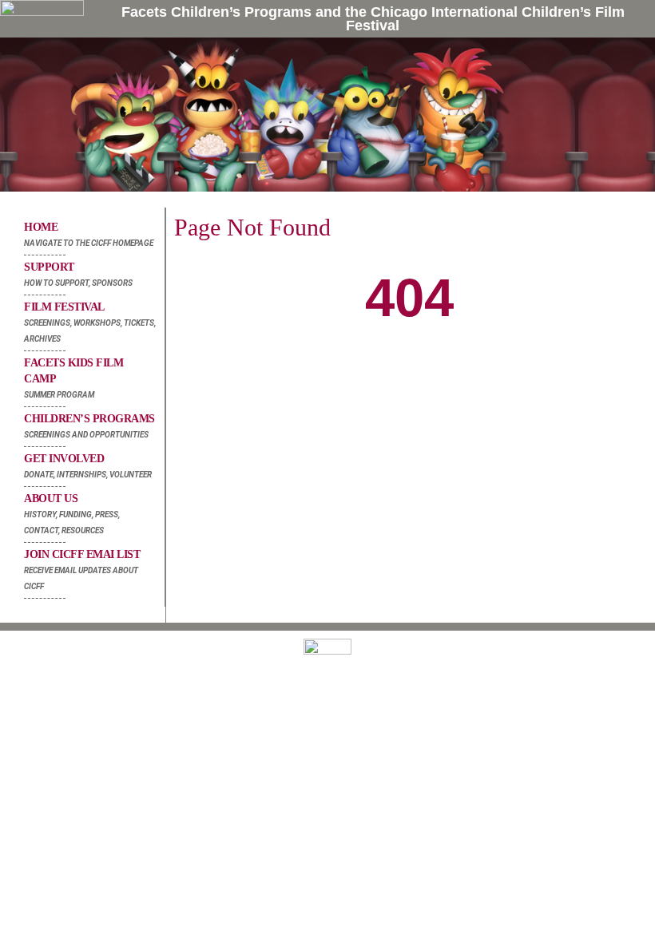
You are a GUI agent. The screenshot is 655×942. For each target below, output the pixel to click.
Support (78, 274)
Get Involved (88, 466)
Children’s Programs (89, 426)
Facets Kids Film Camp (73, 378)
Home (88, 234)
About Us (72, 514)
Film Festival (90, 322)
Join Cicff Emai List (82, 569)
